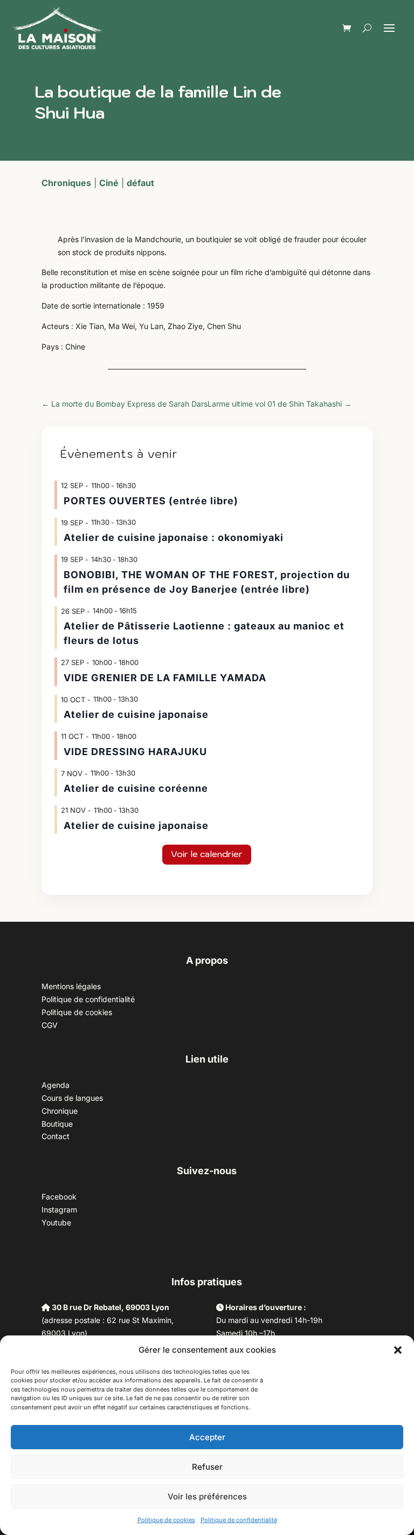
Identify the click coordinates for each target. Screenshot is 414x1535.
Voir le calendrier (207, 853)
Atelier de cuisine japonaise (137, 714)
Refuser (207, 1467)
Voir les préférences (207, 1496)
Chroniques (66, 182)
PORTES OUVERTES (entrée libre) (151, 500)
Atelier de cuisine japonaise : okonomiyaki (174, 537)
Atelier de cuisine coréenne (136, 788)
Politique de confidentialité (239, 1520)
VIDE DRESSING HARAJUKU (135, 751)
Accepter (207, 1437)
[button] (397, 1350)
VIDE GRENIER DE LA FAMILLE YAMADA (165, 677)
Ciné (109, 182)
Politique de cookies (166, 1520)
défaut (140, 182)
